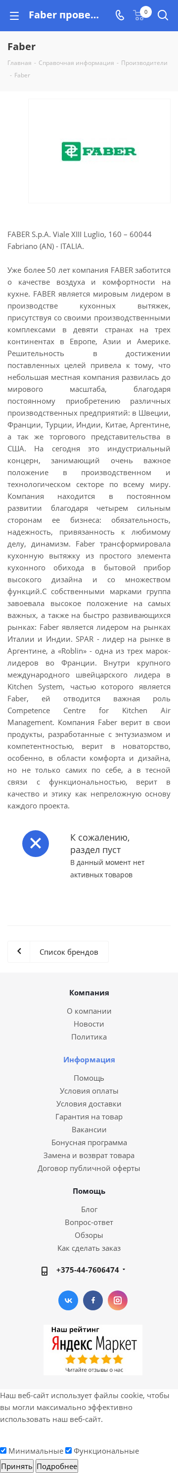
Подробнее (57, 1466)
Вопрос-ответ (89, 1222)
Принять (17, 1466)
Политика (89, 1037)
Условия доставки (89, 1103)
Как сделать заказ (89, 1248)
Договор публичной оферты (89, 1168)
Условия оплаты (89, 1091)
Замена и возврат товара (89, 1155)
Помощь (89, 1078)
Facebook (93, 1300)
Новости (89, 1024)
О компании (89, 1011)
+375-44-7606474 (87, 1270)
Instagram (118, 1300)
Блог (89, 1209)
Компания (89, 992)
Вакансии (89, 1129)
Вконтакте (68, 1300)
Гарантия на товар (89, 1116)
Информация (89, 1059)
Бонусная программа (89, 1142)
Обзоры (89, 1235)
